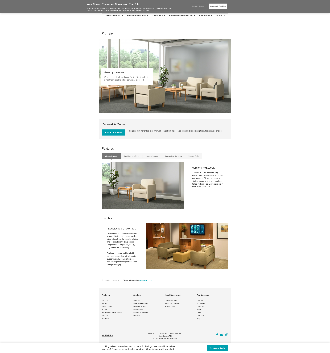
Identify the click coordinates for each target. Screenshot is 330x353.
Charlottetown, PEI (165, 336)
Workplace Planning (140, 303)
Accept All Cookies (217, 6)
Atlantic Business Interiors (168, 338)
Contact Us (200, 315)
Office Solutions (113, 15)
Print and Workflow (136, 15)
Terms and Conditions (172, 303)
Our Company (203, 295)
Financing (136, 315)
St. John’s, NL (162, 334)
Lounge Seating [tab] (152, 156)
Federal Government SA (181, 15)
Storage (104, 309)
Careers (199, 312)
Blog (198, 319)
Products (106, 295)
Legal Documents (172, 295)
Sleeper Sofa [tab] (193, 156)
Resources (204, 15)
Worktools (105, 319)
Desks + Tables (107, 306)
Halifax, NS (151, 334)
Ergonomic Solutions (140, 312)
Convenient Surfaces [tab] (173, 156)
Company (200, 300)
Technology (106, 315)
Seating (104, 303)
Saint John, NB (175, 334)
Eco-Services (138, 309)
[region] (165, 6)
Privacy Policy (170, 306)
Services (137, 295)
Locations (200, 306)
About (219, 15)
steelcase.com (145, 280)
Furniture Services (139, 306)
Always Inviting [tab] (111, 156)
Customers (157, 15)
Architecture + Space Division (112, 312)
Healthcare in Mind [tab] (131, 156)
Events (199, 309)
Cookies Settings (198, 6)
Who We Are (201, 303)
